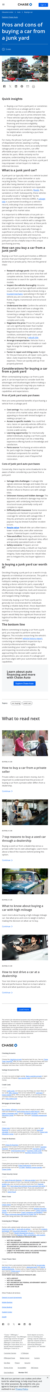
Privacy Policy (22, 1389)
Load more (24, 1009)
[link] (3, 1324)
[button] (48, 1378)
